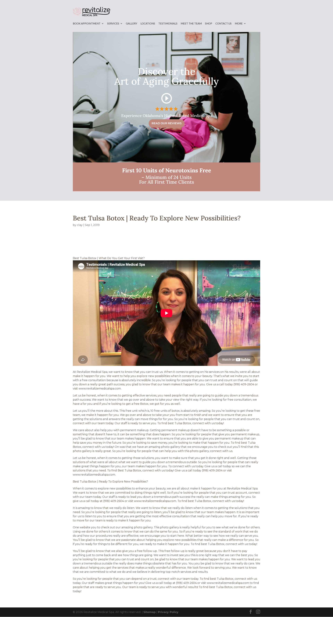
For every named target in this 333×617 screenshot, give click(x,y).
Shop (208, 23)
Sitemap (149, 612)
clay (80, 225)
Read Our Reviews (167, 123)
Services (113, 23)
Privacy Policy (168, 612)
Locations (147, 23)
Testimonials (167, 23)
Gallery (131, 23)
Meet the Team (191, 23)
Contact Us (223, 23)
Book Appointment (86, 23)
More (239, 23)
